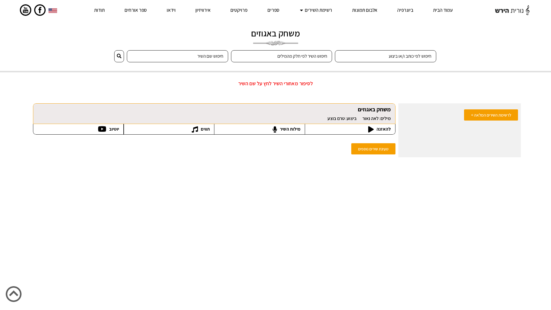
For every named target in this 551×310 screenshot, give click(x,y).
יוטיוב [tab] (113, 129)
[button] (373, 148)
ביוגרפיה (405, 10)
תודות (99, 10)
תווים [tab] (205, 129)
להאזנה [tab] (383, 129)
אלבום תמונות (364, 10)
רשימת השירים (318, 10)
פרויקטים (238, 10)
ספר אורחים (136, 10)
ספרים (273, 10)
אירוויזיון (203, 10)
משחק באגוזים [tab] (359, 113)
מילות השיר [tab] (289, 129)
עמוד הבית (443, 10)
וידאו (171, 10)
